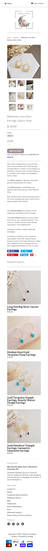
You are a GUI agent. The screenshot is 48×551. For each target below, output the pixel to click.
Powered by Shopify (25, 536)
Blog (8, 501)
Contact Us (11, 489)
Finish (9, 133)
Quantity (10, 141)
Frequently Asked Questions (17, 495)
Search (9, 492)
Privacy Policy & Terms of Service (19, 515)
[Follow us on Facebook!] (9, 525)
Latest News (12, 463)
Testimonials (11, 504)
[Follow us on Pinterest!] (13, 525)
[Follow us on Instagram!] (18, 525)
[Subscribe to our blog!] (23, 525)
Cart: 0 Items (38, 3)
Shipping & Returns (14, 498)
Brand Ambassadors (14, 506)
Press (9, 509)
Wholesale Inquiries (14, 512)
